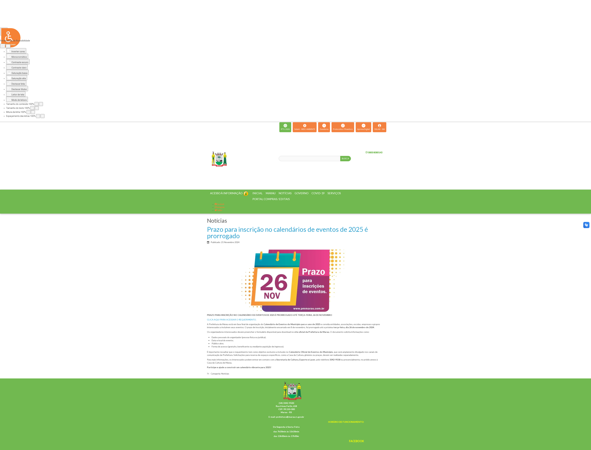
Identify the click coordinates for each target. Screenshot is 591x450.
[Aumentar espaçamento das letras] (42, 116)
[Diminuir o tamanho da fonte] (32, 108)
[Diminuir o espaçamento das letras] (38, 116)
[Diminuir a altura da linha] (28, 112)
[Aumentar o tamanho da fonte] (37, 108)
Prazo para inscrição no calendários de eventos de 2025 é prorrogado (287, 236)
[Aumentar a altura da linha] (33, 112)
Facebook (220, 208)
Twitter (219, 214)
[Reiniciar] (2, 46)
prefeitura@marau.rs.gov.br (290, 420)
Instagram (221, 211)
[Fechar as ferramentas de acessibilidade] (8, 46)
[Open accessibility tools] (4, 31)
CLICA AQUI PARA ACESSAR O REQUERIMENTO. (231, 323)
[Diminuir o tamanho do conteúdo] (36, 104)
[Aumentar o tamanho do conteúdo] (41, 104)
